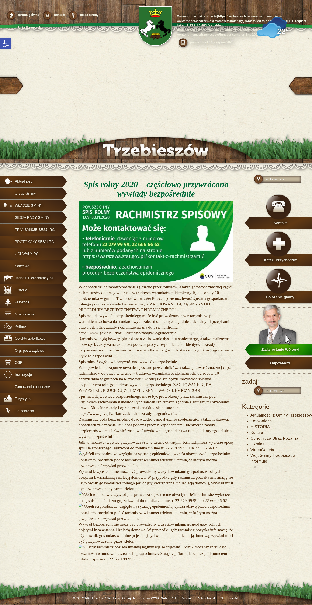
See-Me (233, 598)
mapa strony (89, 15)
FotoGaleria (261, 421)
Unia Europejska (30, 27)
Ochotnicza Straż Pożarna (274, 438)
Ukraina (257, 444)
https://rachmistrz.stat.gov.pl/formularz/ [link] (163, 553)
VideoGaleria (262, 449)
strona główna (28, 15)
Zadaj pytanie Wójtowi (280, 349)
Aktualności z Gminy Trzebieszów (281, 415)
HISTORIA (260, 426)
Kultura (256, 432)
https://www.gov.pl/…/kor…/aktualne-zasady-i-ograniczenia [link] (127, 333)
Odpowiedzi (280, 363)
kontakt (59, 15)
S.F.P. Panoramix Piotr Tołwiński (194, 598)
